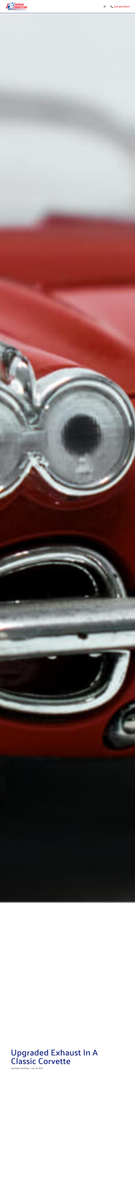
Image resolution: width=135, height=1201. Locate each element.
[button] (104, 6)
